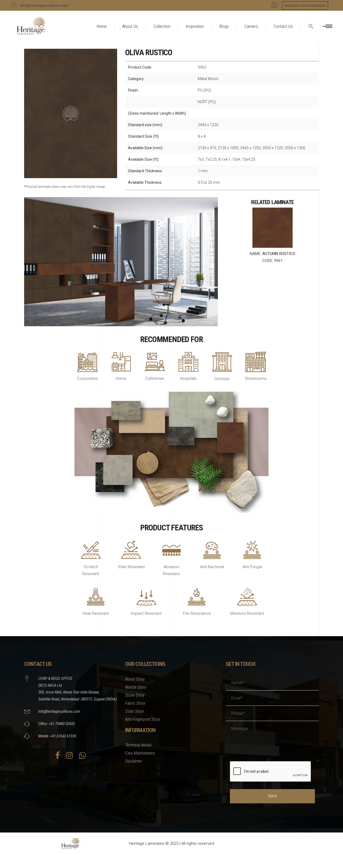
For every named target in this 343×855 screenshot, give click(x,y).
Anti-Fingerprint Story (142, 719)
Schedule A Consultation (305, 5)
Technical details (138, 745)
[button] (311, 39)
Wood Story (135, 679)
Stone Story (134, 695)
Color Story (134, 711)
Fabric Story (135, 703)
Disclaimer (133, 761)
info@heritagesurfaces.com (59, 711)
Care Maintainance (140, 753)
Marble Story (135, 687)
